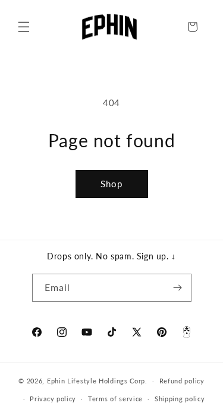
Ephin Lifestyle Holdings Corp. (97, 381)
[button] (24, 27)
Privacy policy (53, 398)
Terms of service (115, 398)
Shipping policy (180, 398)
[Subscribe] (178, 288)
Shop (111, 183)
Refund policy (182, 381)
